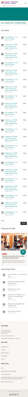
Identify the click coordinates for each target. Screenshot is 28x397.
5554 (2, 368)
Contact (3, 359)
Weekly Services (5, 346)
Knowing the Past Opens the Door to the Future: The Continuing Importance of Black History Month (13, 378)
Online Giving (4, 356)
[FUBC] (9, 2)
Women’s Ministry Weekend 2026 (9, 371)
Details (24, 37)
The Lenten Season (5, 374)
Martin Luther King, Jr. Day (7, 381)
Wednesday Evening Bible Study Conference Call (16, 282)
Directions (3, 350)
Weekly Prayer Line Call (14, 289)
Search (2, 220)
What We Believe (5, 353)
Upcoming (4, 253)
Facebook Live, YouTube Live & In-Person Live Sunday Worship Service (11, 46)
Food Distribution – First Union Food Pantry (17, 275)
